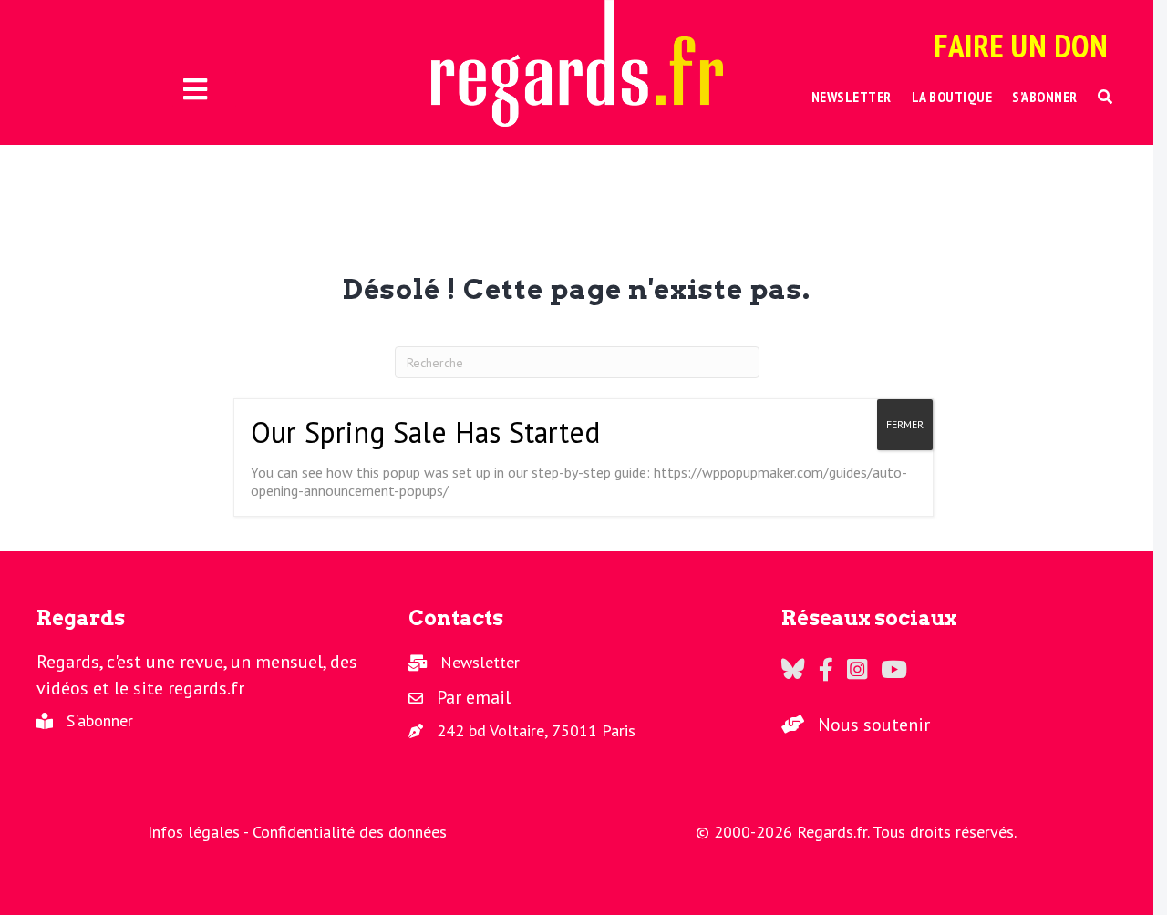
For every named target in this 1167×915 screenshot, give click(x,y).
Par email (474, 697)
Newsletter (480, 662)
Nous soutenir (874, 724)
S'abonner (100, 720)
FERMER (905, 424)
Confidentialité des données (350, 831)
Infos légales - (200, 831)
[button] (1105, 97)
